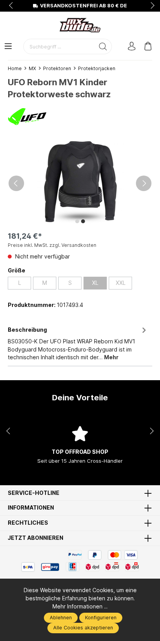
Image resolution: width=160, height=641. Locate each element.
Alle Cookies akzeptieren (83, 628)
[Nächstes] (143, 183)
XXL (120, 283)
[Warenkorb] (148, 47)
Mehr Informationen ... (80, 606)
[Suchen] (103, 46)
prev (12, 6)
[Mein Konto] (131, 47)
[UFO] (27, 116)
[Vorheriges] (16, 183)
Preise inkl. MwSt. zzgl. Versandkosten (52, 245)
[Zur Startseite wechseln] (80, 25)
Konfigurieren (101, 617)
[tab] (78, 344)
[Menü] (8, 47)
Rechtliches (28, 523)
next (150, 6)
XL (95, 283)
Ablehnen (61, 617)
